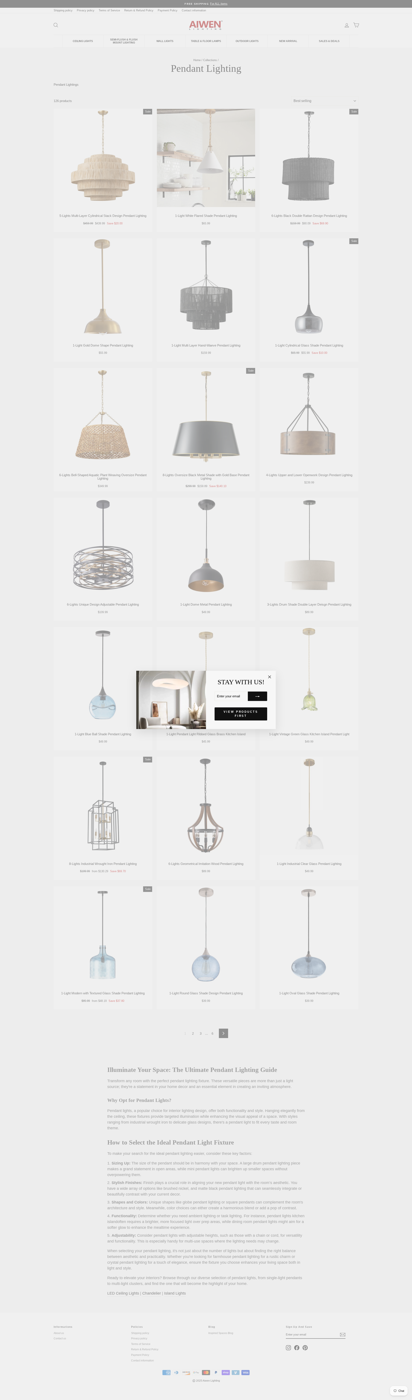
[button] (257, 696)
